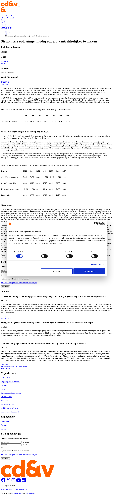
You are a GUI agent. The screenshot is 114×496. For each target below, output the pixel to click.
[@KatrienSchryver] (6, 28)
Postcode (25, 445)
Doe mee (4, 425)
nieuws (7, 34)
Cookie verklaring (21, 489)
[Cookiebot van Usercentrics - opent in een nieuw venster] (95, 223)
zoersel (9, 318)
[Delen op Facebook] (4, 82)
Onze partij (5, 421)
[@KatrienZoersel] (4, 28)
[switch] (44, 256)
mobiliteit (4, 318)
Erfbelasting (5, 400)
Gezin (3, 389)
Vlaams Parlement (7, 18)
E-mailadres (26, 442)
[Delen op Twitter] (2, 82)
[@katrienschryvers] (11, 28)
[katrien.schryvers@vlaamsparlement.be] (2, 28)
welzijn (3, 63)
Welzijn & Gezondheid (9, 378)
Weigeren (56, 271)
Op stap (3, 22)
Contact (3, 24)
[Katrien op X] (8, 482)
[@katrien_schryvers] (9, 28)
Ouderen (4, 385)
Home (3, 14)
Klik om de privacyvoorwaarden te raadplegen (19, 283)
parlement (4, 61)
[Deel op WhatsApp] (8, 82)
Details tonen (96, 264)
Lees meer (4, 316)
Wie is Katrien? (6, 16)
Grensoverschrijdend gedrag (11, 393)
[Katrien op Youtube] (18, 482)
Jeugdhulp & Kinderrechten (10, 382)
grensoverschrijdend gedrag (10, 366)
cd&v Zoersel (5, 26)
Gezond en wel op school (10, 412)
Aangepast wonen (7, 404)
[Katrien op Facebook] (3, 482)
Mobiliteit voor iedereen (9, 408)
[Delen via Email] (6, 82)
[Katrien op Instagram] (13, 482)
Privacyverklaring (7, 489)
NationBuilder (31, 493)
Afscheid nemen (6, 397)
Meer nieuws (5, 368)
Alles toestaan (89, 271)
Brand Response (17, 493)
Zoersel (3, 20)
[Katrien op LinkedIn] (23, 482)
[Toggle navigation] (19, 6)
